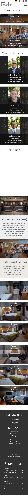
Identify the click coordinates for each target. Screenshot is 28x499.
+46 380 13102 (17, 43)
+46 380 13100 (17, 19)
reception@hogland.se (17, 21)
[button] (25, 4)
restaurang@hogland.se (17, 46)
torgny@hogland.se (17, 81)
